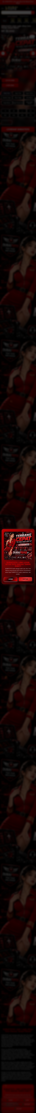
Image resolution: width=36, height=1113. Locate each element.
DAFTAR (25, 579)
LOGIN (11, 579)
